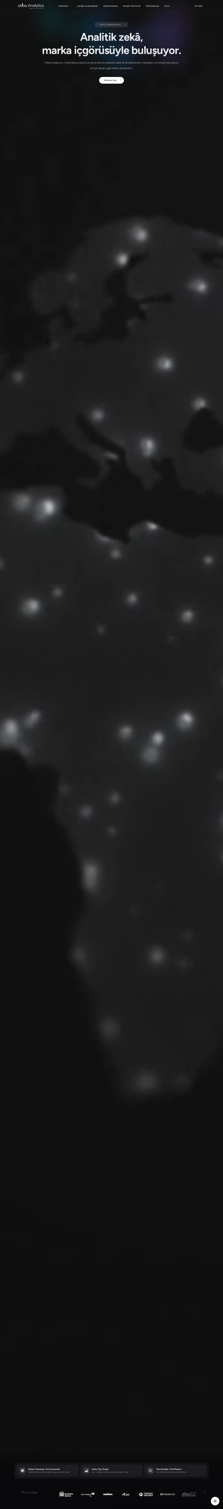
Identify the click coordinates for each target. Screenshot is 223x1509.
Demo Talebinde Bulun (110, 24)
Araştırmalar (110, 6)
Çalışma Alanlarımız (87, 6)
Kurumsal (63, 6)
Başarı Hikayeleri (131, 6)
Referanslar (152, 6)
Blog (167, 6)
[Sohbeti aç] (215, 1501)
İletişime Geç (110, 80)
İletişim (199, 6)
